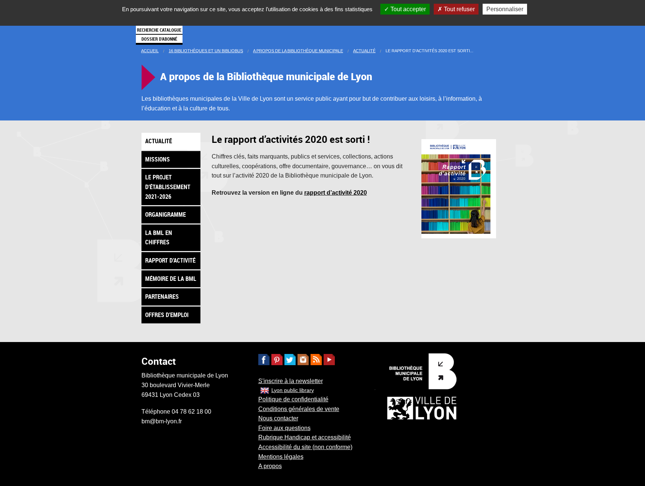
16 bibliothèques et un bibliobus (206, 50)
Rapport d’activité (170, 260)
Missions (157, 159)
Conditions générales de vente (298, 409)
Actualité (364, 50)
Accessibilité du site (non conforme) (305, 447)
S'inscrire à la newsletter (290, 381)
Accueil (150, 50)
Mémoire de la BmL (170, 279)
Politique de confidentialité (293, 399)
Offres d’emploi (166, 315)
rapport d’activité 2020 (335, 192)
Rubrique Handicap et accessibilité (304, 437)
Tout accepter (407, 9)
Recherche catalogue (159, 30)
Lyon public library (292, 390)
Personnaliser (504, 9)
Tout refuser (458, 9)
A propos (270, 466)
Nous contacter (278, 418)
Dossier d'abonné (159, 39)
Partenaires (162, 296)
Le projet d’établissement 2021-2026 (167, 186)
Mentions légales (280, 457)
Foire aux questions (284, 428)
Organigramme (165, 214)
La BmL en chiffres (158, 238)
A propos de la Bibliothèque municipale (298, 50)
